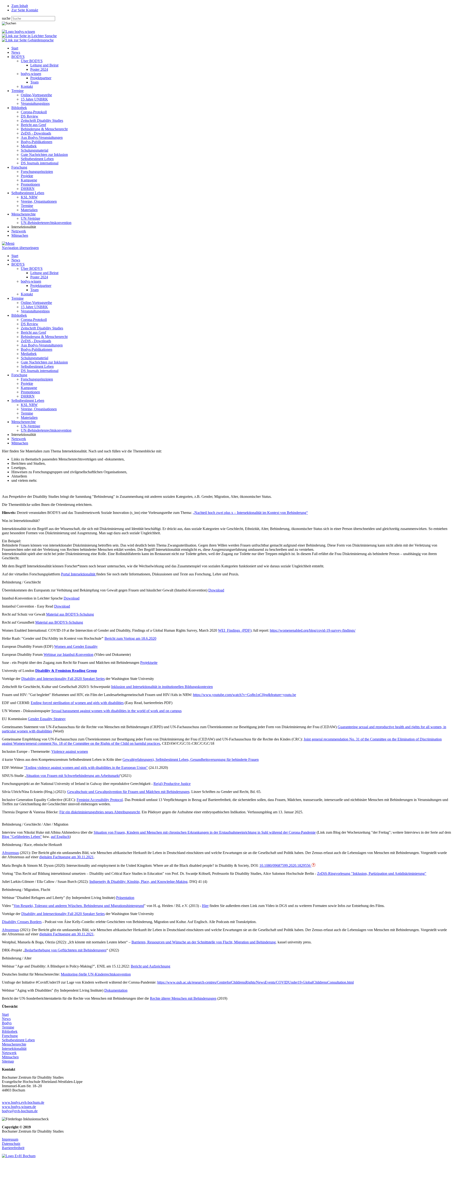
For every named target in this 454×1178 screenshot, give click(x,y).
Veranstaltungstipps (35, 103)
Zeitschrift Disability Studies (42, 120)
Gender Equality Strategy (47, 719)
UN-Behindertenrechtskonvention (46, 223)
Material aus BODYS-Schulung (70, 614)
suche (6, 18)
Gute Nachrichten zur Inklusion (44, 155)
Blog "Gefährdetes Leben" (22, 837)
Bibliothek (19, 108)
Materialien (29, 210)
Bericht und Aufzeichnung (150, 966)
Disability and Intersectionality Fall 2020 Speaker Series (63, 679)
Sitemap (8, 1061)
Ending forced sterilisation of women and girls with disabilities (77, 703)
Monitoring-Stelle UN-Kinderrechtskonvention (96, 974)
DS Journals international (39, 163)
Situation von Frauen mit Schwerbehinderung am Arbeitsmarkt (73, 776)
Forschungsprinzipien (37, 172)
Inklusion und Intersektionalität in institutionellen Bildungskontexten (162, 687)
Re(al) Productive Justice (172, 784)
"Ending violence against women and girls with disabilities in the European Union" (86, 768)
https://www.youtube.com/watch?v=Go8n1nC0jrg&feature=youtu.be (244, 695)
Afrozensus (10, 853)
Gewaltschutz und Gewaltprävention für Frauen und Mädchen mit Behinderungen (128, 792)
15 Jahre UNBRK (34, 99)
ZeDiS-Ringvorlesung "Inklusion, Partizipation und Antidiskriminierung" (371, 873)
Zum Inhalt (19, 6)
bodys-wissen (31, 74)
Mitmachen (19, 235)
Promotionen (30, 184)
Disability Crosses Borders (22, 922)
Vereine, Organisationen (39, 201)
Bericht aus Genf (33, 125)
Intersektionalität (14, 1049)
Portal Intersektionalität (78, 574)
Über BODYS (32, 61)
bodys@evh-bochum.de (20, 1111)
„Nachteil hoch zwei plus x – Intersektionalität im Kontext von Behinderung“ (250, 513)
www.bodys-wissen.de (19, 1107)
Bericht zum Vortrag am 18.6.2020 (130, 638)
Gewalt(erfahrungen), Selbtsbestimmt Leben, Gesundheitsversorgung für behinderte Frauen (190, 760)
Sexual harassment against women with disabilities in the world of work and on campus (116, 711)
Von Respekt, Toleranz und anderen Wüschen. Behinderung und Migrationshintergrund (78, 906)
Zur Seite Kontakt (24, 10)
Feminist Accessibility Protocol (100, 800)
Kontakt (27, 86)
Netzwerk (18, 231)
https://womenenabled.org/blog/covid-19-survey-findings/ (312, 630)
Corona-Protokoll (34, 112)
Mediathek (29, 146)
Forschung (19, 167)
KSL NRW (29, 197)
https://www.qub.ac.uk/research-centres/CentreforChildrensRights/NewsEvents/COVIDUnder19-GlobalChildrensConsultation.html (255, 982)
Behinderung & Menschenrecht (44, 129)
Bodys (7, 1023)
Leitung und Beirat (44, 65)
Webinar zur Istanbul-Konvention (68, 654)
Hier (205, 906)
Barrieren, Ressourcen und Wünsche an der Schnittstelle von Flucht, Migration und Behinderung (203, 942)
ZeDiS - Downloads (36, 133)
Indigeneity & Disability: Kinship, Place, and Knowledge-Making (138, 882)
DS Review (29, 116)
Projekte (27, 176)
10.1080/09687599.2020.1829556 (285, 865)
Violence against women (69, 751)
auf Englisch (60, 837)
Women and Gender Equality (76, 646)
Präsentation (125, 898)
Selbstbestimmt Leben (37, 159)
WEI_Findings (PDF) (234, 630)
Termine (17, 91)
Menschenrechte (23, 214)
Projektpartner (40, 78)
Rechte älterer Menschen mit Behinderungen (183, 998)
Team (34, 82)
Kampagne (29, 180)
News (15, 52)
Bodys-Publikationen (36, 142)
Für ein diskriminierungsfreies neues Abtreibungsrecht (99, 812)
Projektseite (148, 663)
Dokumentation (115, 990)
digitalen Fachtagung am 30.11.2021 (66, 857)
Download (216, 590)
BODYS (18, 57)
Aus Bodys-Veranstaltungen (42, 138)
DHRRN (28, 189)
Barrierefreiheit (13, 1148)
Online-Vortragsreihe (36, 95)
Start (14, 48)
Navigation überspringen (20, 248)
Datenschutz (11, 1144)
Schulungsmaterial (34, 150)
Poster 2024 (39, 69)
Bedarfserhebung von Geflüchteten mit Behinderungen (65, 950)
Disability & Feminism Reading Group (66, 671)
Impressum (10, 1139)
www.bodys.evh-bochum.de (23, 1102)
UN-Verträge (30, 218)
